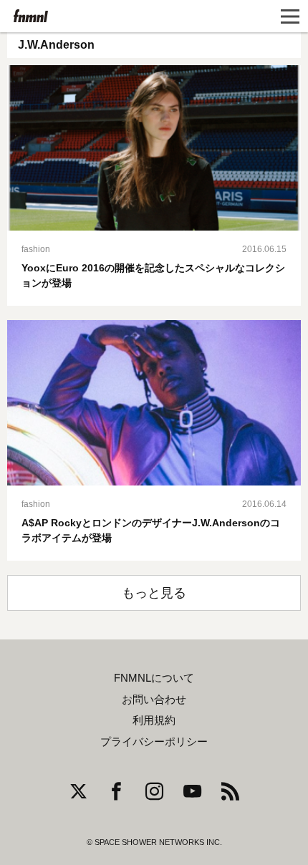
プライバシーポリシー (154, 742)
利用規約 (154, 720)
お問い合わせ (154, 699)
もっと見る (154, 593)
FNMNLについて (154, 678)
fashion (35, 249)
